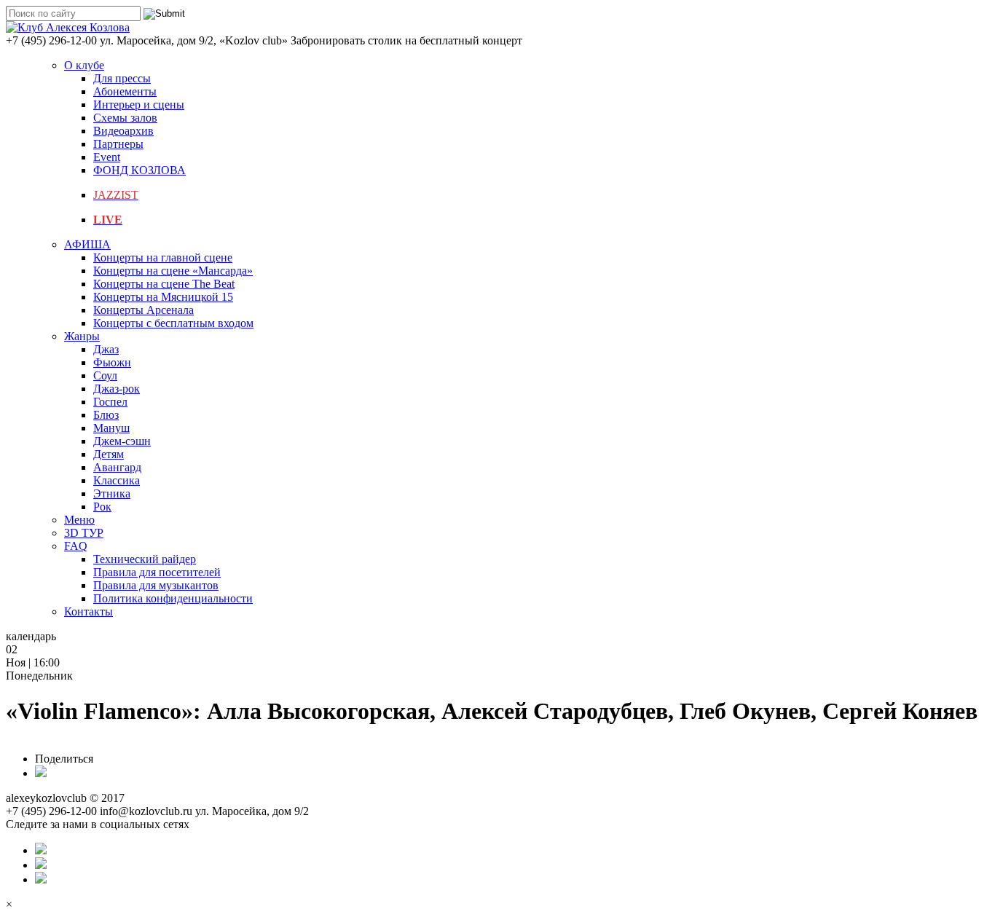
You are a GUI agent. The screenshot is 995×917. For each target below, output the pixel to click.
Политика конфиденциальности (173, 598)
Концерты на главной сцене (162, 257)
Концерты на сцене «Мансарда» (173, 270)
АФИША (87, 244)
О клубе (84, 65)
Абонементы (125, 91)
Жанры (82, 336)
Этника (111, 493)
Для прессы (122, 78)
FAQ (75, 546)
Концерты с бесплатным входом (173, 323)
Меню (79, 519)
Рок (102, 506)
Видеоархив (123, 131)
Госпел (110, 401)
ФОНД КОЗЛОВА (139, 170)
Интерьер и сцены (138, 104)
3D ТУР (83, 533)
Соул (105, 375)
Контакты (88, 611)
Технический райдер (144, 559)
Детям (108, 454)
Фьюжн (112, 362)
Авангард (117, 467)
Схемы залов (125, 117)
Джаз (106, 349)
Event (106, 157)
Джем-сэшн (122, 441)
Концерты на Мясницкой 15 (163, 297)
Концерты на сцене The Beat (164, 284)
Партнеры (118, 144)
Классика (116, 480)
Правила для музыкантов (156, 585)
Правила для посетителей (157, 572)
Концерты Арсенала (143, 310)
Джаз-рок (116, 388)
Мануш (111, 428)
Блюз (106, 415)
